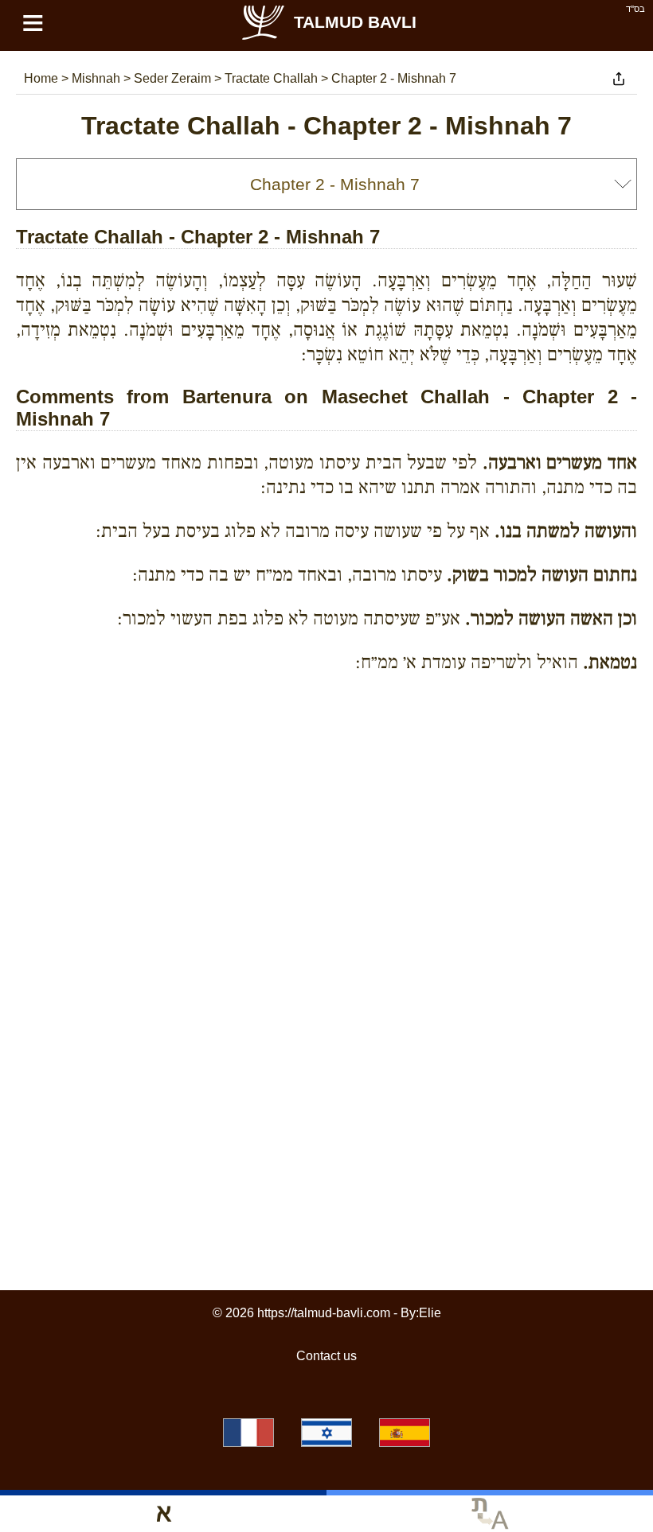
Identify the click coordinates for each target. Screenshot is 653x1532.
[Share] (618, 79)
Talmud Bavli (355, 22)
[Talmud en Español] (404, 1432)
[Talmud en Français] (248, 1432)
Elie (430, 1313)
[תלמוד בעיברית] (326, 1432)
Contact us (326, 1356)
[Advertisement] (326, 758)
